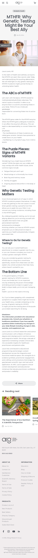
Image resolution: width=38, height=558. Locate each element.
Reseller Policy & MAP (27, 485)
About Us (5, 466)
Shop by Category (8, 516)
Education (24, 466)
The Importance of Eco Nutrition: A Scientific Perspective (16, 421)
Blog (23, 469)
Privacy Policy (7, 491)
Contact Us (6, 469)
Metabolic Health (19, 11)
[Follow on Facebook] (3, 531)
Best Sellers (6, 512)
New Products (7, 509)
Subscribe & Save (8, 525)
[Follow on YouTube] (13, 531)
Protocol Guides (27, 480)
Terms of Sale (7, 488)
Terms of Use (6, 484)
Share (20, 383)
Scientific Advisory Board (8, 480)
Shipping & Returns (28, 476)
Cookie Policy (7, 495)
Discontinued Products (7, 520)
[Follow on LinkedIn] (19, 531)
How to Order (26, 473)
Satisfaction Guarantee (6, 474)
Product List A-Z (8, 505)
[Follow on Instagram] (8, 531)
